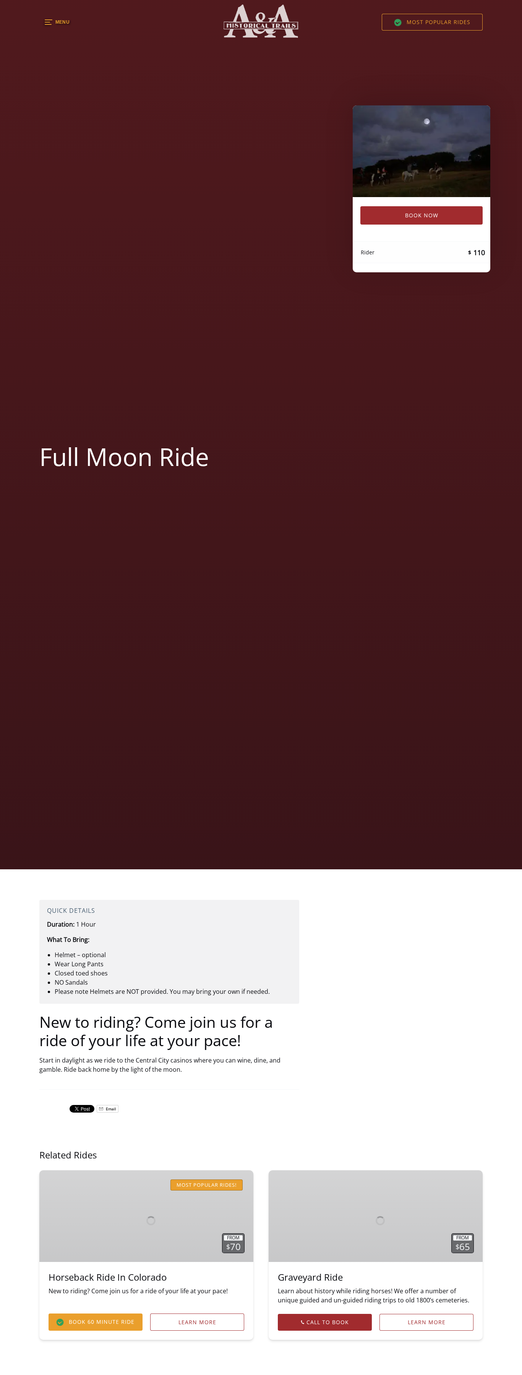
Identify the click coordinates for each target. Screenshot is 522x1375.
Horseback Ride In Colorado (108, 1277)
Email (110, 1108)
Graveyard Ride (310, 1277)
